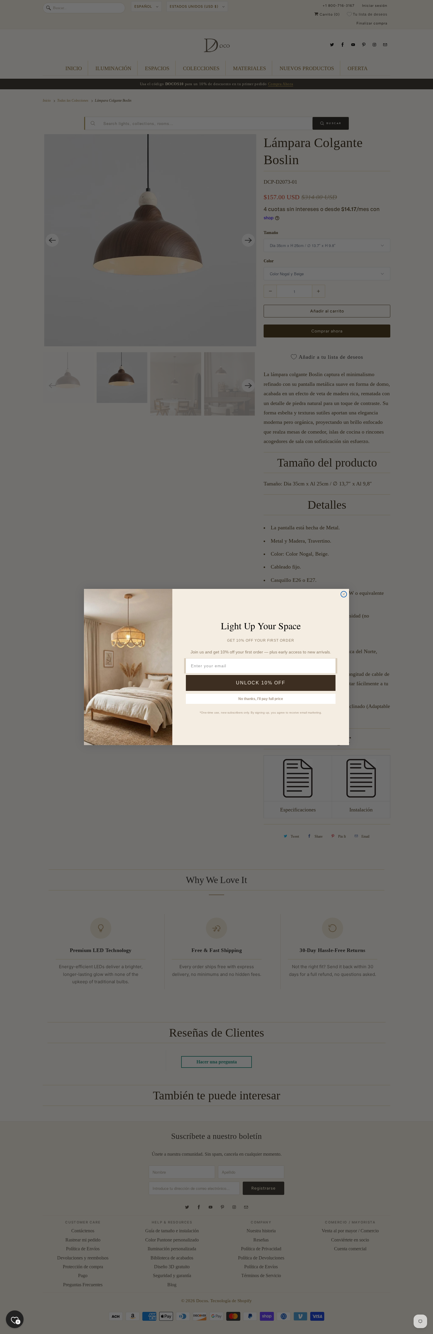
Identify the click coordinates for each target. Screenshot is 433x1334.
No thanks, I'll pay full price (260, 699)
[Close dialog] (344, 594)
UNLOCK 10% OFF (260, 682)
